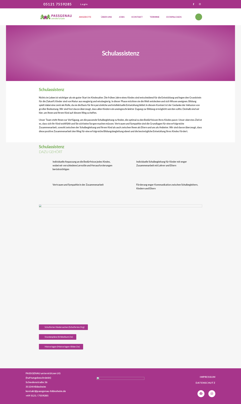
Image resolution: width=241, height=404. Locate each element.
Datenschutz (205, 382)
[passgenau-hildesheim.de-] (56, 17)
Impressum (207, 376)
